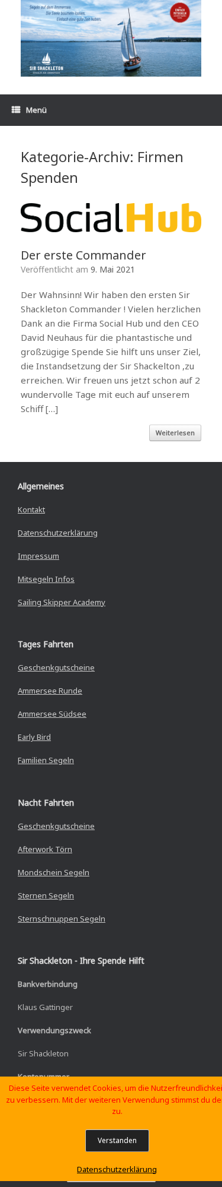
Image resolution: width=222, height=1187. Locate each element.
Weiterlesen (175, 432)
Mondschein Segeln (53, 872)
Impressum (38, 555)
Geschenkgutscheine (56, 667)
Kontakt (31, 509)
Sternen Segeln (46, 895)
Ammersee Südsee (52, 713)
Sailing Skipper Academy (61, 602)
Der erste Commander (83, 255)
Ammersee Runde (50, 690)
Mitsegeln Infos (46, 579)
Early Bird (34, 737)
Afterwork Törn (45, 849)
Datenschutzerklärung (58, 532)
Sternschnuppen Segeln (61, 918)
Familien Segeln (46, 760)
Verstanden (117, 1140)
